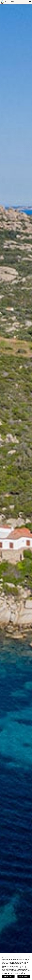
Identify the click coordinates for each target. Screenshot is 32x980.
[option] (16, 490)
